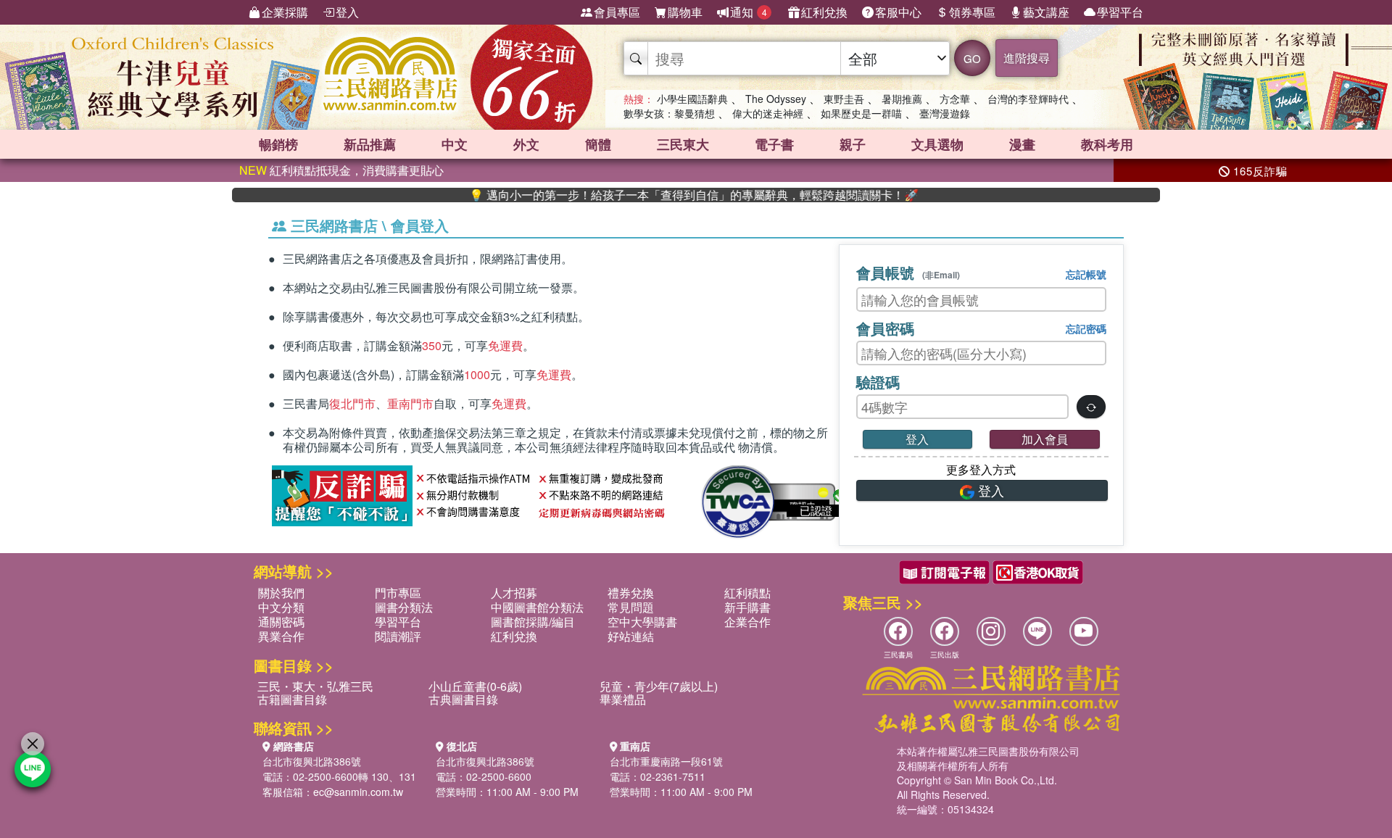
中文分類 (281, 607)
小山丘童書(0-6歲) (475, 686)
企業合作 (747, 621)
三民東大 (683, 144)
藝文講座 (1046, 12)
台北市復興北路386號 (311, 761)
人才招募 (514, 592)
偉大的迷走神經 (767, 113)
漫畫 (1022, 144)
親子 (853, 144)
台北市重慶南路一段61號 (666, 761)
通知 (748, 12)
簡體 (598, 144)
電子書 (774, 144)
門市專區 (398, 592)
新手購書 (747, 607)
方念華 (955, 98)
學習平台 (1120, 12)
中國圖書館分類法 (537, 607)
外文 (526, 144)
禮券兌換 (631, 592)
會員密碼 (885, 328)
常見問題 (631, 607)
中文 (455, 144)
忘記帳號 (1086, 274)
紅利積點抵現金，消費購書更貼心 (341, 170)
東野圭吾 (844, 98)
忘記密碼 (1086, 328)
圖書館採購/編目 (533, 621)
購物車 (685, 12)
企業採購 (285, 12)
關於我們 (281, 592)
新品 (370, 144)
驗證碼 (878, 381)
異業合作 (281, 636)
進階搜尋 (1026, 57)
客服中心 (898, 12)
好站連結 (631, 636)
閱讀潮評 (398, 636)
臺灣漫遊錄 (944, 113)
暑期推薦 (902, 98)
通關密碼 (281, 621)
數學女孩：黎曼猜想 (669, 113)
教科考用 (1107, 144)
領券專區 (972, 12)
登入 (347, 12)
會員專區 (617, 12)
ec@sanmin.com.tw (358, 791)
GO (972, 58)
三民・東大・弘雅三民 (315, 686)
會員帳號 (908, 272)
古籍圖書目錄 (292, 699)
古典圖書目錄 (463, 699)
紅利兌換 (824, 12)
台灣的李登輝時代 (1028, 98)
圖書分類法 (404, 607)
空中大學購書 (642, 621)
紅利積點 (747, 592)
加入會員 (1045, 439)
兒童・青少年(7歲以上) (659, 686)
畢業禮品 (623, 699)
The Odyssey (775, 98)
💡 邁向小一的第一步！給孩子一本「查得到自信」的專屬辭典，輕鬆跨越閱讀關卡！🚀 (666, 195)
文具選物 (937, 144)
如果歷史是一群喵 (861, 113)
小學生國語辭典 (692, 98)
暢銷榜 (278, 144)
